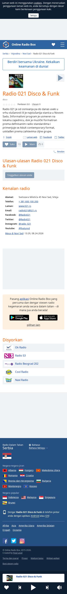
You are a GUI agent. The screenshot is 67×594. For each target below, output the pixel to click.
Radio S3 (20, 355)
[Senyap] (60, 587)
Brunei (11, 502)
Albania (12, 470)
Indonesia (13, 497)
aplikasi (24, 299)
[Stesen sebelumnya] (20, 587)
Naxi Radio (21, 380)
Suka (12, 144)
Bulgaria (46, 480)
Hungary (29, 470)
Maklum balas (37, 558)
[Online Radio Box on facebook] (5, 540)
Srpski (9, 137)
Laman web (32, 137)
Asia (14, 525)
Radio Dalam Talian (13, 446)
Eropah (6, 529)
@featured (24, 228)
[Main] (60, 78)
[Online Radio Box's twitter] (13, 540)
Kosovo (33, 486)
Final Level (17, 553)
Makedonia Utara (51, 470)
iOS (47, 515)
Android (35, 515)
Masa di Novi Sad (14, 233)
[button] (33, 587)
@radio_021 (25, 223)
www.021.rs (25, 206)
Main (32, 144)
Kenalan (60, 151)
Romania (13, 475)
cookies (38, 2)
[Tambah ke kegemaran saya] (6, 587)
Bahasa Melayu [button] (37, 448)
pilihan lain (33, 325)
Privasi (25, 558)
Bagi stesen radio (10, 563)
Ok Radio (20, 347)
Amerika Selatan (45, 525)
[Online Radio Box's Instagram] (22, 541)
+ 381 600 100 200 (28, 201)
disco (5, 99)
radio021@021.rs (28, 210)
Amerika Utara (26, 525)
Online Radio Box (23, 44)
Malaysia (31, 497)
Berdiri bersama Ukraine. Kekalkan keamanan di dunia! (33, 64)
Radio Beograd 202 (26, 363)
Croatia (30, 475)
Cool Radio (21, 372)
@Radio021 (24, 214)
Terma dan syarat (11, 558)
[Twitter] (59, 137)
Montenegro (14, 486)
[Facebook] (46, 137)
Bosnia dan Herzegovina (21, 480)
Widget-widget (53, 558)
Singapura (50, 497)
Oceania (17, 529)
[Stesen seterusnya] (47, 587)
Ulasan (35, 104)
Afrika (6, 525)
